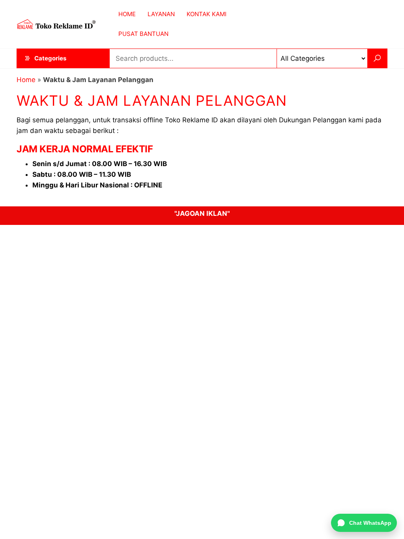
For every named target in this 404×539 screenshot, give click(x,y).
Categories (50, 58)
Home (26, 80)
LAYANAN (161, 14)
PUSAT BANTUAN (143, 33)
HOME (127, 14)
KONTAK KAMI (206, 14)
